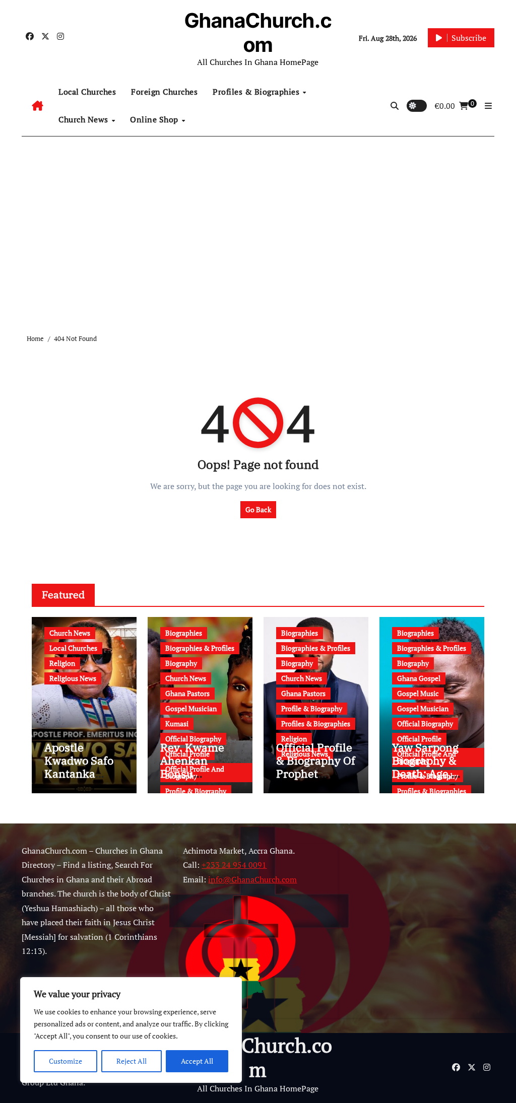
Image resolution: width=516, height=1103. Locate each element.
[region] (131, 1030)
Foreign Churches (164, 91)
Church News (84, 119)
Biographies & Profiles (199, 648)
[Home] (37, 105)
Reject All (131, 1061)
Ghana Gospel (418, 678)
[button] (488, 106)
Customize (65, 1061)
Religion (62, 663)
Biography (181, 663)
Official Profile (419, 738)
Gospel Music (418, 693)
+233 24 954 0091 (234, 864)
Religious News (72, 678)
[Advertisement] (421, 935)
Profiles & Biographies (257, 91)
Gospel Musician (191, 708)
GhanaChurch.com (258, 32)
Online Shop (155, 119)
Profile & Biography (195, 791)
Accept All (197, 1061)
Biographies (183, 633)
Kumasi (176, 723)
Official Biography (193, 738)
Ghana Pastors (187, 693)
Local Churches (87, 91)
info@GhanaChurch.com (252, 879)
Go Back (258, 509)
